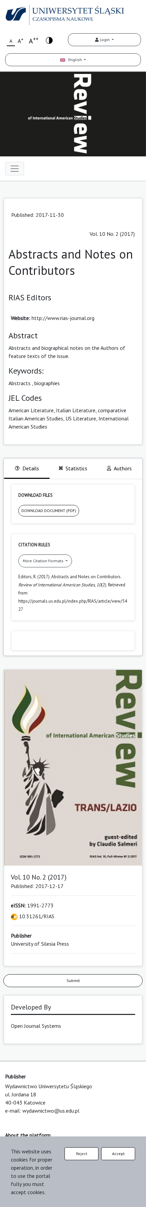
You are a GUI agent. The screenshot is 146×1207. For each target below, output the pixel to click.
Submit (73, 980)
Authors (123, 468)
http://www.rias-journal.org (63, 318)
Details (30, 468)
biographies (47, 383)
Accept (118, 1153)
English (74, 59)
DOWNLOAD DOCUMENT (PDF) (48, 510)
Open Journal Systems (36, 1025)
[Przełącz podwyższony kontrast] (49, 40)
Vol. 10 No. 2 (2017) (112, 233)
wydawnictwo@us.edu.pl (50, 1110)
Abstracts (19, 383)
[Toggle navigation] (14, 168)
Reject (81, 1153)
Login (105, 39)
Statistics (76, 468)
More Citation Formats (44, 560)
